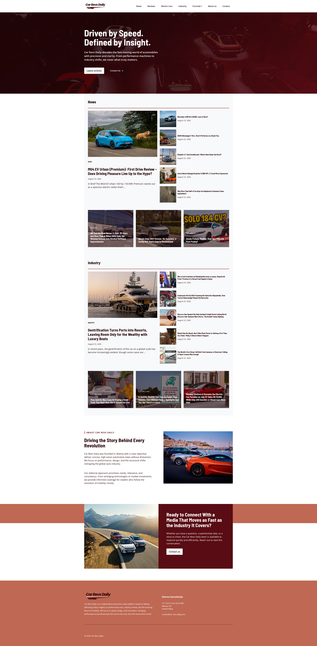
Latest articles (94, 70)
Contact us (174, 551)
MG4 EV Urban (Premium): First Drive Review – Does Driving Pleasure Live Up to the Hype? (122, 171)
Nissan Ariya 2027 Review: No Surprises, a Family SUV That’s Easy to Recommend (157, 240)
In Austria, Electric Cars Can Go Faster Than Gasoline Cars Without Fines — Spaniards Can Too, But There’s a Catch (158, 400)
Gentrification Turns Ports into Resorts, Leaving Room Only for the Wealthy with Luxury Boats (117, 334)
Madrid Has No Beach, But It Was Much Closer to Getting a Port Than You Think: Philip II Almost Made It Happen (202, 334)
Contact (226, 6)
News (139, 6)
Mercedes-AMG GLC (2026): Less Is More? (192, 117)
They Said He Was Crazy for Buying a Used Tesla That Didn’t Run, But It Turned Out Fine (110, 401)
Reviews (151, 6)
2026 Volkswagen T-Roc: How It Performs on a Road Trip (198, 136)
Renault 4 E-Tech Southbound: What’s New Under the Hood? (199, 154)
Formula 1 (197, 6)
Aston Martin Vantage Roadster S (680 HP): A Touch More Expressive (202, 173)
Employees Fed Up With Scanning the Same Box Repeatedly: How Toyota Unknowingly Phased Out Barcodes (201, 296)
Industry (183, 6)
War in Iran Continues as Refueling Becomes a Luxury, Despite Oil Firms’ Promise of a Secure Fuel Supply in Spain (201, 277)
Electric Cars (167, 6)
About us (212, 6)
